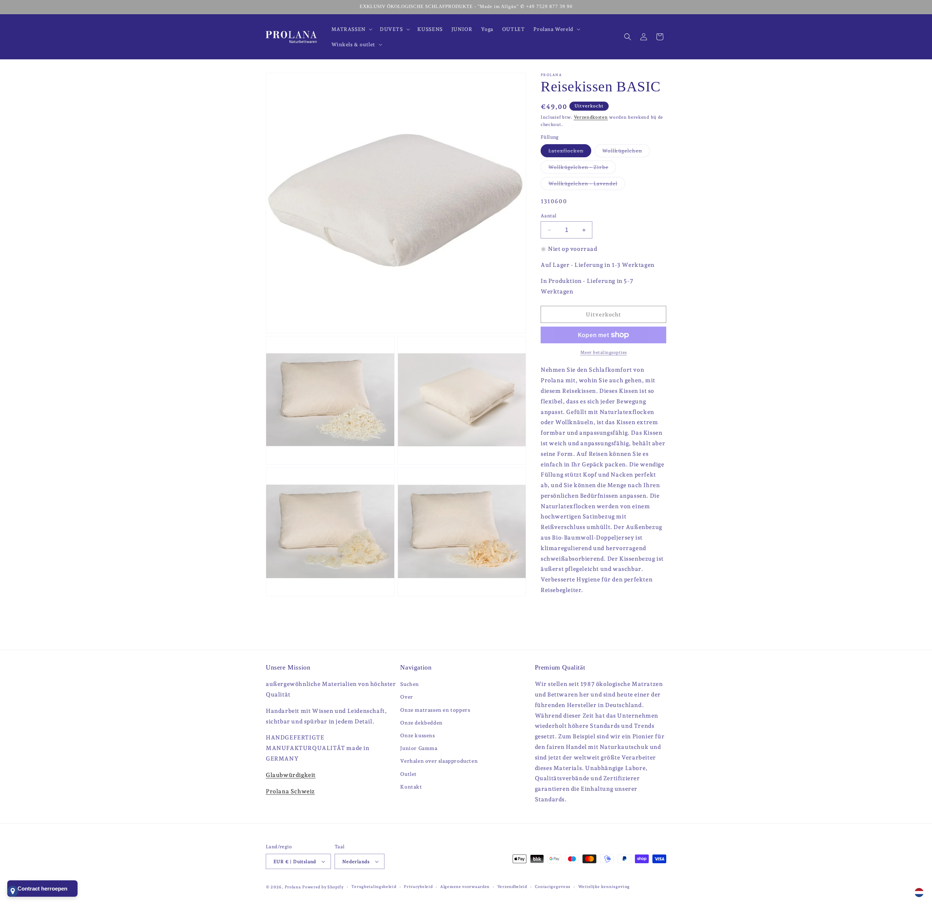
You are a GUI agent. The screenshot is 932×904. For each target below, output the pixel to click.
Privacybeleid (418, 886)
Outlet (408, 774)
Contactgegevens (553, 886)
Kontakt (411, 787)
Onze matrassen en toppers (435, 710)
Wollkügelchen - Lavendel (586, 185)
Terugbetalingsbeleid (373, 886)
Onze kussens (417, 735)
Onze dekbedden (421, 723)
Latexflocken (569, 152)
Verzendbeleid (512, 886)
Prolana (293, 887)
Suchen (409, 684)
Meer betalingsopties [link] (603, 352)
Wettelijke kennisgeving (604, 886)
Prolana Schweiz (290, 791)
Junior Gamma (418, 748)
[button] (351, 29)
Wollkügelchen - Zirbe (582, 169)
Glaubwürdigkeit (291, 774)
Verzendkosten (591, 117)
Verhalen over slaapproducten (439, 761)
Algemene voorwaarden (465, 886)
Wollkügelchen (626, 152)
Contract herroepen (42, 888)
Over (406, 697)
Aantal (548, 215)
